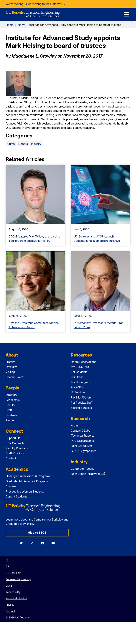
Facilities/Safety (81, 397)
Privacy (10, 604)
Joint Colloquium (81, 446)
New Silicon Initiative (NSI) (88, 474)
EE (7, 560)
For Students (79, 372)
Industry (36, 144)
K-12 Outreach (15, 443)
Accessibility (13, 591)
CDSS (9, 585)
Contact (11, 458)
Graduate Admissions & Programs (27, 481)
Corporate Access (82, 468)
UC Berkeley (13, 572)
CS (7, 566)
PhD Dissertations (82, 440)
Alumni (11, 144)
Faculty (10, 405)
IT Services (78, 392)
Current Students (16, 496)
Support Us (13, 438)
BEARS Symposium (83, 451)
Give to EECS (37, 532)
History (10, 362)
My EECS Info (80, 367)
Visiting (10, 372)
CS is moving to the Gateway (44, 4)
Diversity (11, 367)
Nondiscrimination (16, 598)
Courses (11, 486)
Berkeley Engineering (18, 579)
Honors (23, 144)
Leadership (13, 400)
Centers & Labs (80, 430)
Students (11, 415)
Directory (12, 395)
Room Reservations (83, 362)
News (21, 25)
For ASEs (77, 387)
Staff (9, 410)
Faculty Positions (17, 448)
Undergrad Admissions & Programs (28, 476)
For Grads (77, 377)
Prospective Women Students (25, 491)
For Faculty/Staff (82, 402)
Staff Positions (15, 453)
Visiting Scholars (81, 407)
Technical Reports (82, 435)
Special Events (15, 377)
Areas (74, 425)
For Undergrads (81, 382)
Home (9, 25)
